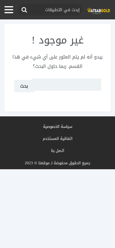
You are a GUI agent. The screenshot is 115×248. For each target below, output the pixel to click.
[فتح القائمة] (9, 9)
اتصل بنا (57, 150)
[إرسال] (24, 10)
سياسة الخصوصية (57, 126)
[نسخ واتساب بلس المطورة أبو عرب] (99, 10)
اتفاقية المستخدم (58, 138)
